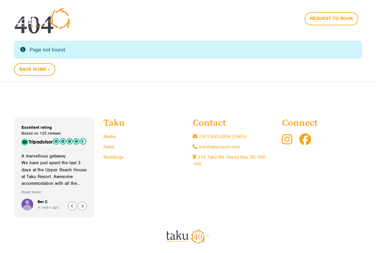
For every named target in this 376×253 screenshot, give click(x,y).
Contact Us (283, 18)
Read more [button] (31, 192)
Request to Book (331, 18)
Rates (109, 147)
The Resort (205, 18)
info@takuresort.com (219, 147)
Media (109, 137)
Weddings (113, 157)
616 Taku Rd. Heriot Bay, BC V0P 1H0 (229, 160)
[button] (82, 206)
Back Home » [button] (34, 69)
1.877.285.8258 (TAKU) (221, 137)
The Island (244, 18)
